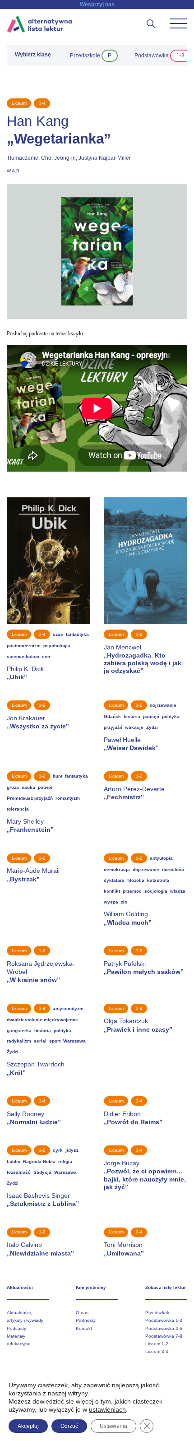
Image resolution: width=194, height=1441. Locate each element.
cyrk (58, 1150)
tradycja (42, 1172)
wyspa (111, 901)
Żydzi (152, 727)
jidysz (72, 1150)
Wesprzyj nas (97, 4)
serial (40, 1040)
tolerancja (18, 808)
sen (46, 656)
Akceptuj (28, 1426)
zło (124, 901)
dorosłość (173, 869)
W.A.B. (14, 170)
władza (177, 891)
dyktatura (114, 880)
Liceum (19, 103)
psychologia (56, 645)
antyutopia (161, 858)
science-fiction (23, 656)
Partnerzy (86, 1320)
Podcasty (16, 1328)
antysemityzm (68, 1008)
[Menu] (178, 23)
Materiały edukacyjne (19, 1340)
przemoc (132, 891)
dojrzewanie (163, 705)
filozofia (135, 880)
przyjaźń (113, 727)
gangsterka (19, 1030)
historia (132, 716)
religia (65, 1161)
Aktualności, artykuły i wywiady (25, 1316)
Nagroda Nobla (39, 1161)
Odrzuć (69, 1426)
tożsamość (19, 1172)
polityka (171, 716)
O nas (82, 1312)
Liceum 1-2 (156, 1343)
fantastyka (77, 634)
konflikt (112, 891)
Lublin (13, 1161)
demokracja (117, 869)
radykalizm (19, 1040)
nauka (28, 787)
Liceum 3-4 (156, 1351)
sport (54, 1040)
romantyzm (67, 798)
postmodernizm (24, 645)
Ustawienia (113, 1426)
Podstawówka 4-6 (163, 1328)
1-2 (139, 634)
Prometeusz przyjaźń (30, 798)
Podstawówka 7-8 (163, 1336)
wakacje (134, 727)
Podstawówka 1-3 (163, 1320)
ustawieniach (107, 1409)
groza (13, 787)
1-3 (180, 55)
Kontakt (84, 1328)
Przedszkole (158, 1312)
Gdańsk (112, 716)
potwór (45, 787)
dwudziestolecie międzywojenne (42, 1019)
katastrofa (158, 880)
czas (58, 634)
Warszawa (74, 1040)
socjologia (155, 891)
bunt (57, 776)
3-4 (42, 103)
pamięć (151, 716)
